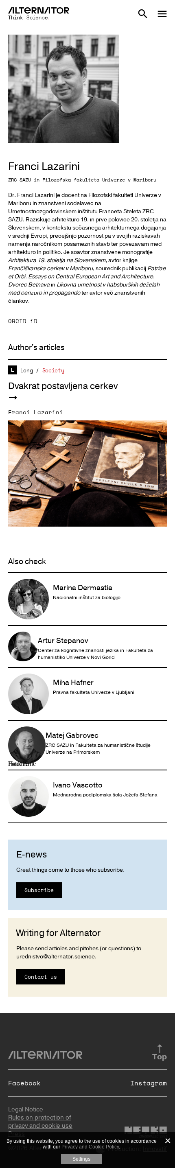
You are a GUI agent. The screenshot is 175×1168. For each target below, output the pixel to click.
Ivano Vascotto (78, 785)
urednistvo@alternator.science (55, 956)
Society (53, 370)
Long (26, 370)
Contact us (40, 977)
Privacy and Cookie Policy (90, 1147)
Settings (81, 1159)
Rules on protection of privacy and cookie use (40, 1121)
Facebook (24, 1083)
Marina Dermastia (82, 588)
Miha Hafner (73, 682)
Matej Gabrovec (72, 735)
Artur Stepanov (63, 640)
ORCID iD (22, 321)
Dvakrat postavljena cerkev (63, 386)
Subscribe (39, 890)
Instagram (148, 1083)
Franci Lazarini (35, 412)
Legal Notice (25, 1109)
